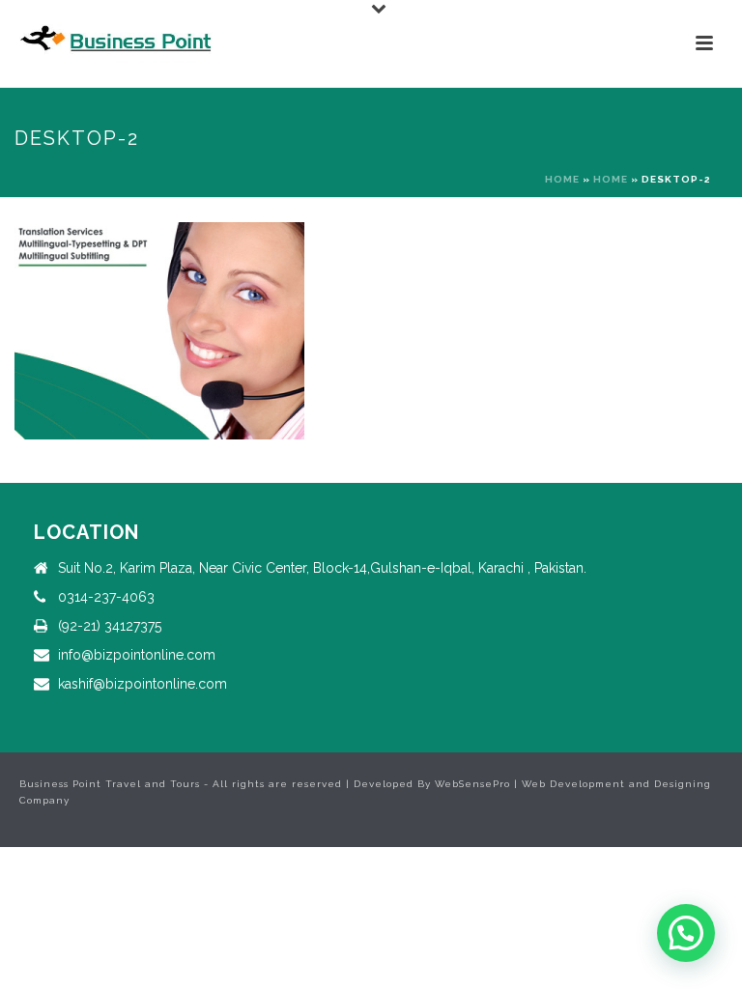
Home (562, 179)
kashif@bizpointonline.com (142, 684)
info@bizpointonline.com (136, 655)
